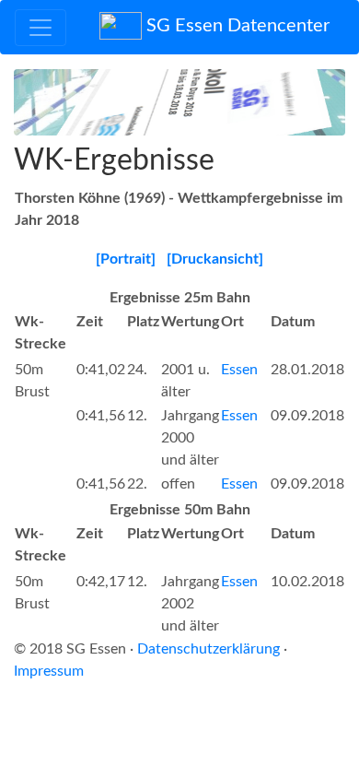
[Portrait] (126, 259)
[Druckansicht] (215, 259)
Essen (239, 369)
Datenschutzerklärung (208, 649)
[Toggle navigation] (40, 27)
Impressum (49, 671)
